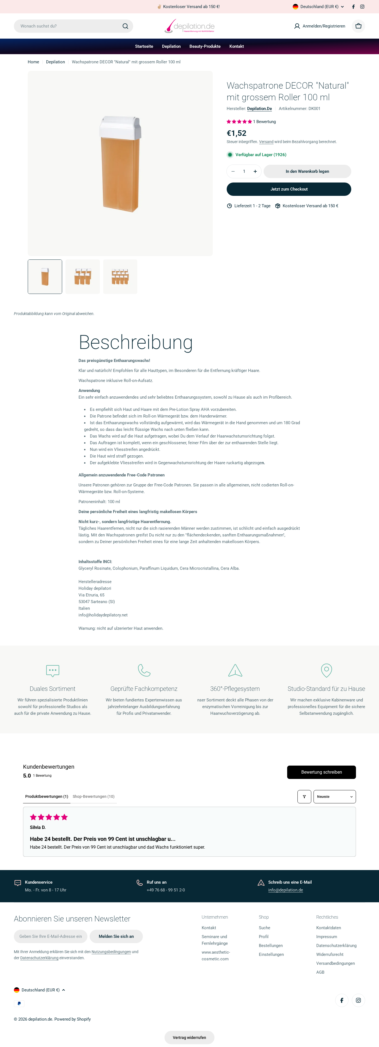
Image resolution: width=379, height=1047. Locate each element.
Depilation (55, 61)
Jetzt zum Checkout (289, 189)
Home (33, 61)
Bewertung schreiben (321, 772)
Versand (266, 141)
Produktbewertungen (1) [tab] (46, 796)
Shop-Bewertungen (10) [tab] (94, 796)
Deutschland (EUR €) (319, 6)
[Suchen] (125, 26)
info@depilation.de (285, 890)
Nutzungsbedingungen (111, 951)
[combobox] (73, 26)
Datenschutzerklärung (39, 958)
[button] (240, 121)
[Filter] (304, 796)
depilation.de (259, 108)
